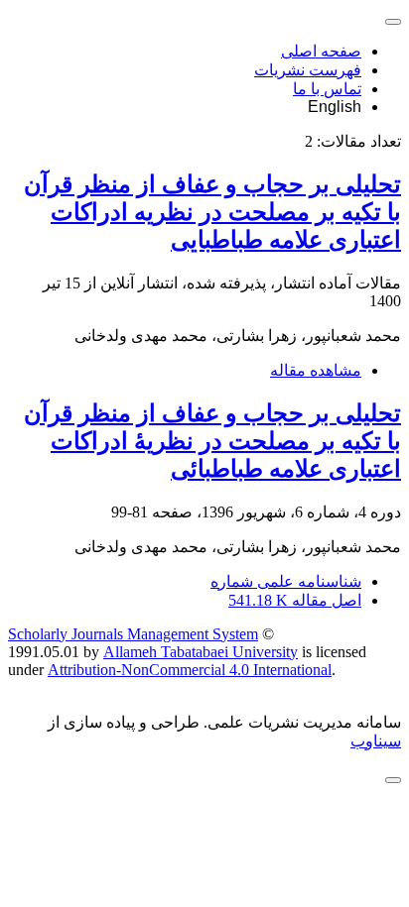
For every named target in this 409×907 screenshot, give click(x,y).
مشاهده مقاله (315, 370)
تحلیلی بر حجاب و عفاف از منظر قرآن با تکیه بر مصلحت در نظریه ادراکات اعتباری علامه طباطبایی (212, 212)
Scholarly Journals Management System (133, 633)
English (334, 106)
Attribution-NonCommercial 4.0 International (190, 669)
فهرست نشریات (307, 69)
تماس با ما (327, 88)
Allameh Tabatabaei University (200, 651)
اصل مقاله (294, 600)
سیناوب (375, 741)
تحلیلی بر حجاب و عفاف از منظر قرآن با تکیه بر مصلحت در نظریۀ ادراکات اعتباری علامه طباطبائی (212, 441)
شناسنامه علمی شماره (285, 581)
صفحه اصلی (321, 51)
